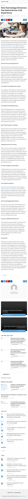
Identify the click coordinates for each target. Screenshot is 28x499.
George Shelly (15, 406)
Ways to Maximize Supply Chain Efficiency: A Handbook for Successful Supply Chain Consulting (17, 477)
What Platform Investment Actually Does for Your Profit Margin (17, 422)
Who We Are (18, 492)
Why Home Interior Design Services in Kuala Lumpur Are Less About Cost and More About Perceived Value (18, 340)
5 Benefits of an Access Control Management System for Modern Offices (16, 464)
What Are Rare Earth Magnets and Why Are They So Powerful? (14, 395)
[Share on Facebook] (2, 20)
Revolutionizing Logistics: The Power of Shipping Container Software (16, 470)
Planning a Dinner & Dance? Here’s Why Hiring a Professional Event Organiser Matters (18, 352)
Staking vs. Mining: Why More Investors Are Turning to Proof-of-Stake (18, 386)
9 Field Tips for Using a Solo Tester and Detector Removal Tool (16, 459)
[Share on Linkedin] (11, 20)
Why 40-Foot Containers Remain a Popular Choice (15, 440)
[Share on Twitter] (4, 20)
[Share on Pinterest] (9, 20)
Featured (3, 5)
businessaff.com (22, 496)
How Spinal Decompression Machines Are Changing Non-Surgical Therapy (18, 403)
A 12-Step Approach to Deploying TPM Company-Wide (16, 428)
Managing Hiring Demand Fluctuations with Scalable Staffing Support (16, 434)
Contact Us (10, 492)
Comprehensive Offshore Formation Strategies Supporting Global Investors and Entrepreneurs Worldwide (19, 364)
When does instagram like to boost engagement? (15, 483)
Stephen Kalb (8, 15)
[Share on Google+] (7, 20)
